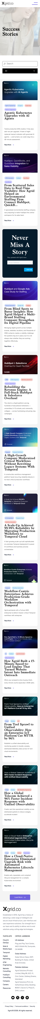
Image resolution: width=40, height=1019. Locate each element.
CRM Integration (15, 379)
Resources (7, 988)
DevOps (13, 721)
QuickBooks (8, 182)
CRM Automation (9, 178)
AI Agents (20, 105)
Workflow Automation (10, 522)
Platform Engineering (10, 109)
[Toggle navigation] (34, 3)
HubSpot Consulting (7, 976)
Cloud (6, 721)
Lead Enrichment (20, 653)
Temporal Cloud (20, 518)
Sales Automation (9, 657)
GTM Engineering (7, 963)
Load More (18, 897)
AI (5, 653)
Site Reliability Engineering (24, 789)
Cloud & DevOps (6, 941)
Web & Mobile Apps (7, 947)
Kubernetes (28, 105)
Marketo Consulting (7, 970)
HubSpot (19, 178)
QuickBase (26, 178)
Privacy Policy (9, 1006)
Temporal (7, 452)
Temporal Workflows (18, 452)
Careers (6, 984)
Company (6, 981)
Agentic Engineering (10, 105)
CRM (6, 379)
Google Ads (20, 305)
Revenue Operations (10, 383)
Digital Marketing (6, 957)
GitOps (19, 853)
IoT (18, 721)
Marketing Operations (27, 379)
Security (32, 1006)
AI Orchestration (9, 518)
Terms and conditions (21, 1006)
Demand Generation (10, 305)
